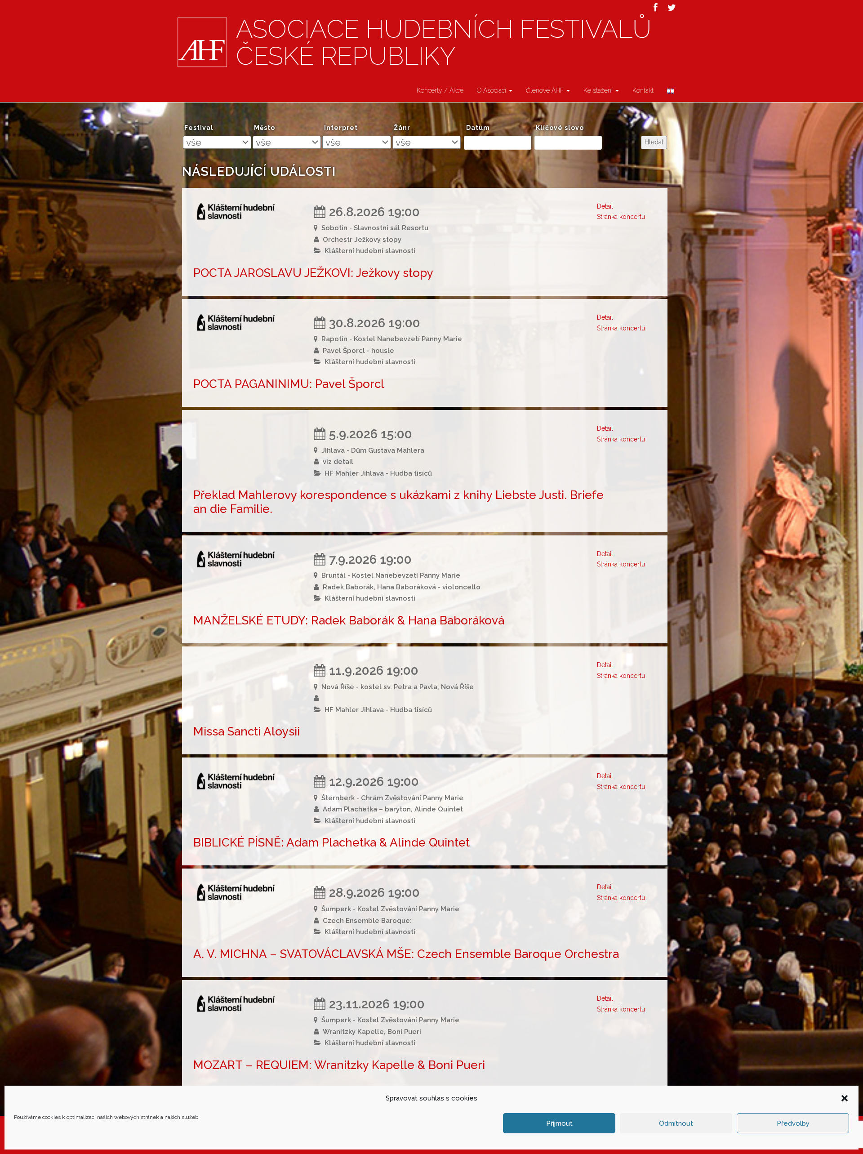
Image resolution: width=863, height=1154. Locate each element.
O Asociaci (492, 90)
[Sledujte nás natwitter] (671, 7)
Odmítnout (676, 1123)
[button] (844, 1098)
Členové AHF (545, 90)
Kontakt (643, 90)
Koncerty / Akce (440, 90)
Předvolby (793, 1123)
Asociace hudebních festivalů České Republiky (443, 43)
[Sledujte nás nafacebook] (656, 7)
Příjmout (559, 1123)
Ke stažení (598, 90)
